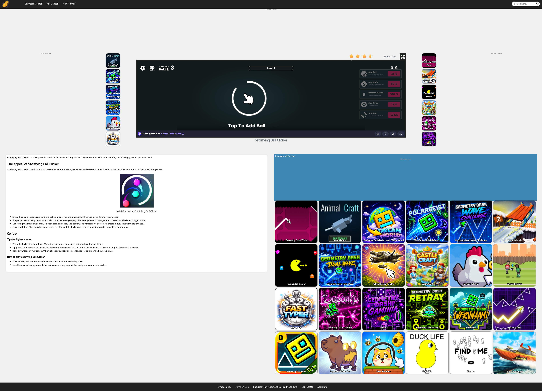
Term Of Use (242, 387)
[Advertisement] (271, 31)
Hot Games (52, 4)
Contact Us (307, 387)
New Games (69, 4)
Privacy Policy (224, 387)
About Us (322, 387)
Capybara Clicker (33, 4)
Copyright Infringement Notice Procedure (275, 387)
